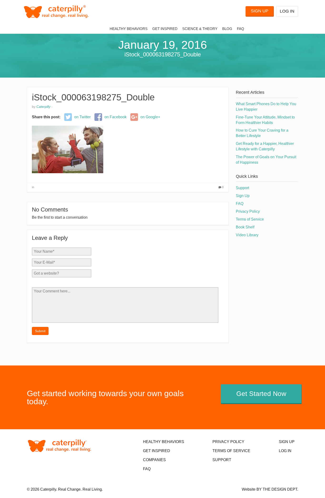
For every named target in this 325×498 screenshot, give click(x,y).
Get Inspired (164, 29)
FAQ (240, 29)
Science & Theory (199, 29)
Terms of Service (250, 219)
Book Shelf (245, 227)
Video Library (247, 235)
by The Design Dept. (277, 489)
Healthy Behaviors (129, 29)
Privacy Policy (248, 211)
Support (242, 188)
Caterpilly (43, 106)
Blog (227, 29)
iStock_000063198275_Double (93, 97)
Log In (287, 11)
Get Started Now (261, 393)
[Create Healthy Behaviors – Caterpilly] (58, 11)
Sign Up (259, 11)
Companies (154, 460)
